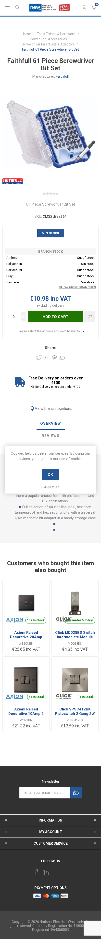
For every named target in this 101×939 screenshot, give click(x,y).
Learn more (50, 487)
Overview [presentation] (50, 423)
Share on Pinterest (54, 357)
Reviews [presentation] (51, 435)
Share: (50, 348)
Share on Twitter (39, 357)
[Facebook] (36, 872)
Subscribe (76, 792)
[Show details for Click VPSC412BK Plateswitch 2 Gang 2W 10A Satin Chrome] (75, 680)
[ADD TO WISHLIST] (89, 316)
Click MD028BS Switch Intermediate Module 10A (75, 637)
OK (50, 475)
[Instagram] (55, 871)
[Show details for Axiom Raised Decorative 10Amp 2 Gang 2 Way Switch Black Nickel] (26, 680)
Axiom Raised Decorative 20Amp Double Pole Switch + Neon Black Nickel (26, 639)
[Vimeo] (46, 872)
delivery (58, 305)
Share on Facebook (47, 357)
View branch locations (53, 408)
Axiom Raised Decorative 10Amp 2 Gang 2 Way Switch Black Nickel (26, 716)
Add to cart (55, 317)
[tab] (50, 424)
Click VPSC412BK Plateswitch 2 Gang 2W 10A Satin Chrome (75, 713)
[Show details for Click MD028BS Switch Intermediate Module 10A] (75, 603)
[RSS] (64, 871)
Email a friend (62, 357)
